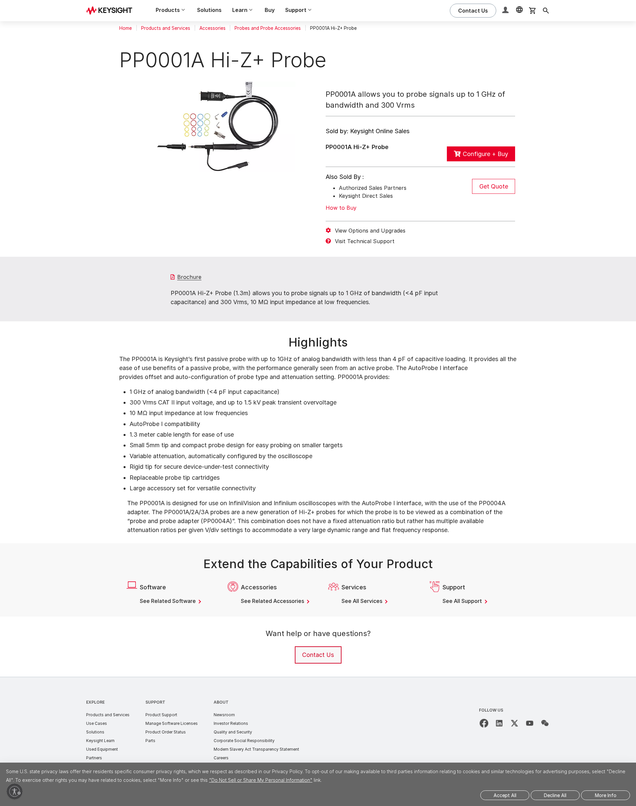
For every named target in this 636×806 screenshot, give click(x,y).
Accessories (212, 28)
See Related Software (168, 601)
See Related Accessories (273, 601)
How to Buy (341, 207)
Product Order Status (165, 731)
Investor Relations (231, 723)
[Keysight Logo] (111, 11)
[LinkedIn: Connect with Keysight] (499, 723)
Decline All (555, 795)
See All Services (363, 601)
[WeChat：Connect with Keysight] (545, 723)
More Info (605, 795)
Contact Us (318, 654)
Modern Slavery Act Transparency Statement (256, 749)
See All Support (463, 601)
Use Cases (96, 723)
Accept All (505, 795)
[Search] (546, 11)
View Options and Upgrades (370, 230)
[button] (506, 10)
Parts (150, 740)
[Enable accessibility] (15, 791)
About (221, 702)
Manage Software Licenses (171, 723)
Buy (270, 10)
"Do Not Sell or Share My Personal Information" (260, 780)
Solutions (209, 10)
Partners (94, 757)
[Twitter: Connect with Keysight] (514, 723)
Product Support (161, 714)
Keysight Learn (100, 740)
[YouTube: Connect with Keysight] (530, 723)
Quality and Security (233, 731)
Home (125, 28)
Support (155, 702)
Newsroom (224, 714)
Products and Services (165, 28)
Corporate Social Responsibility (244, 740)
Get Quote (493, 186)
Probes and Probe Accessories (268, 28)
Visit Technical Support (365, 241)
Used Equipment (102, 749)
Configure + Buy (485, 153)
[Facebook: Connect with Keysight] (484, 723)
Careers (221, 757)
